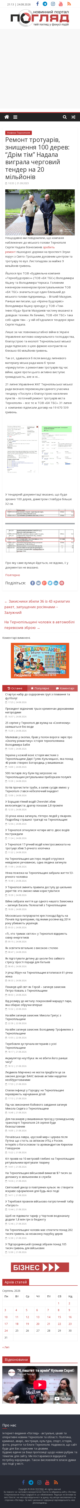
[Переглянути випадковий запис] (73, 117)
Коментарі (67, 688)
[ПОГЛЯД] (6, 117)
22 (59, 1324)
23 (70, 1324)
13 (37, 1317)
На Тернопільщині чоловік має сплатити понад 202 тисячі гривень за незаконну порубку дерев (39, 1232)
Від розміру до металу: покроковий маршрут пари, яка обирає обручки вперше (38, 1003)
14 (48, 1317)
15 (59, 1317)
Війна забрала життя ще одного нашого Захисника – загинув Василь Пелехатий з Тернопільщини (39, 903)
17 (6, 1324)
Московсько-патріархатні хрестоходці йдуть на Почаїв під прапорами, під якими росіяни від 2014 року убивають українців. (37, 919)
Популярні (42, 688)
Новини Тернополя (18, 132)
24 (6, 1330)
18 (16, 1324)
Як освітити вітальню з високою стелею (31, 948)
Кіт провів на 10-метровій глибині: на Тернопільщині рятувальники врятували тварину (39, 1160)
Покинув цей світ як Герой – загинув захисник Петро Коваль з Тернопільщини (35, 989)
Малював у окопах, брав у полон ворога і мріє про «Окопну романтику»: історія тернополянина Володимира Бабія (38, 740)
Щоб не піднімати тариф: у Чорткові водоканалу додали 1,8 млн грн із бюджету (37, 1217)
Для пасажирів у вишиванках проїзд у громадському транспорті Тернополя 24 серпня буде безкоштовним (39, 1122)
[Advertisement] (40, 69)
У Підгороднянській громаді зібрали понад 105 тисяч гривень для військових (35, 1246)
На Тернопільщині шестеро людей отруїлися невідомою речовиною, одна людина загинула (35, 860)
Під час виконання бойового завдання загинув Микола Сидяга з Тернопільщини (36, 1106)
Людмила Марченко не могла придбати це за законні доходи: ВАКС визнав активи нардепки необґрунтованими (36, 1076)
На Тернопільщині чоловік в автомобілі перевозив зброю (39, 625)
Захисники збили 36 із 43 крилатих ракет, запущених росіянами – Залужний (37, 607)
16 (70, 1317)
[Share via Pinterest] (61, 582)
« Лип (5, 1347)
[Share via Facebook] (32, 582)
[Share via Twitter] (50, 582)
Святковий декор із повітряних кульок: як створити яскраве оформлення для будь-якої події (39, 1189)
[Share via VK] (38, 582)
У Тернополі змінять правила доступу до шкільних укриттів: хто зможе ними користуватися (38, 889)
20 (37, 1324)
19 (27, 1324)
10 (6, 1317)
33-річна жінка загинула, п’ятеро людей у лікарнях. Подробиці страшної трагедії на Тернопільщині (38, 818)
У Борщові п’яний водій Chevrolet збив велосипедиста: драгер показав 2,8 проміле (34, 803)
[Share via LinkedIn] (56, 582)
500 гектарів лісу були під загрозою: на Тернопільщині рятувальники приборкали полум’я (38, 775)
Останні (16, 688)
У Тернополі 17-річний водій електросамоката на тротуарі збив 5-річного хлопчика (37, 846)
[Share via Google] (44, 582)
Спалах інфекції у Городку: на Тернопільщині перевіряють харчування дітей (34, 1092)
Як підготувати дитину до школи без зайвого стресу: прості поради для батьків (35, 960)
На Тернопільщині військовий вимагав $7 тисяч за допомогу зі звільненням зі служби (38, 1175)
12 (27, 1317)
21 (48, 1324)
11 (16, 1317)
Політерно (12, 575)
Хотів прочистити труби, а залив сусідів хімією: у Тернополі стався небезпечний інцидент (37, 789)
